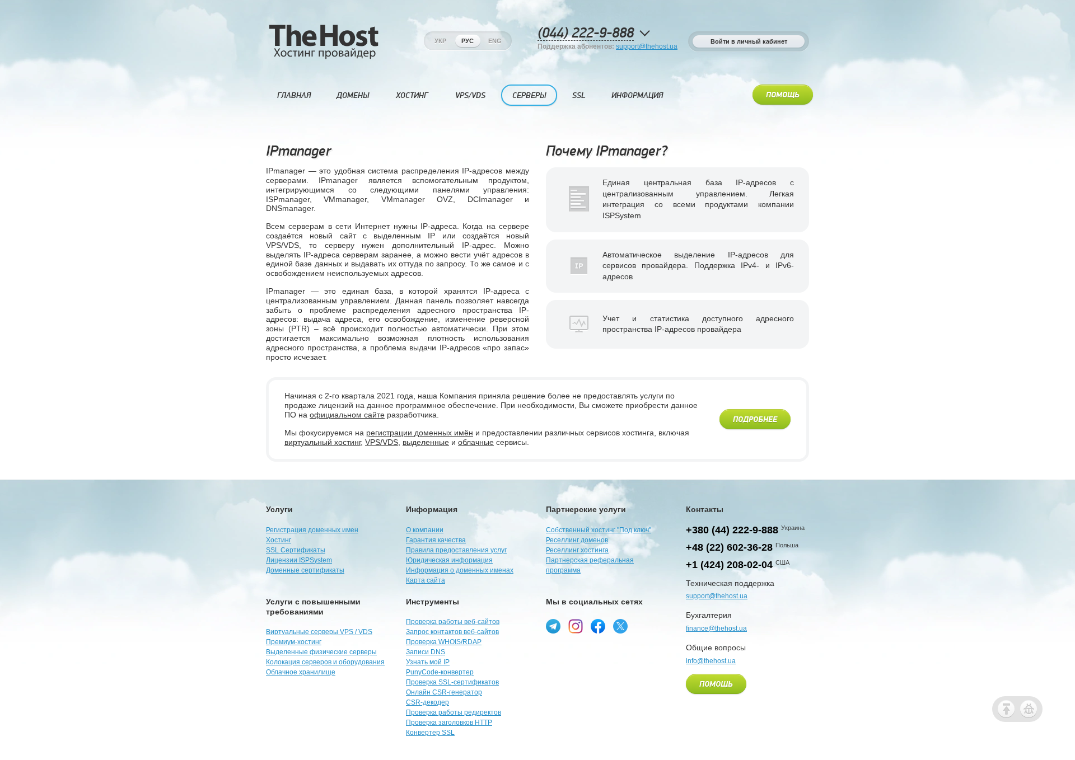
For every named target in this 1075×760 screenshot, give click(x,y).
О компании (424, 530)
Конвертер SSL (430, 732)
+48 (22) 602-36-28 (729, 547)
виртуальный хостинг (322, 442)
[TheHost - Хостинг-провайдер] (323, 56)
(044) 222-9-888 (586, 33)
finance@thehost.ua (716, 628)
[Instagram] (575, 626)
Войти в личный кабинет (749, 41)
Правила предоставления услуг (456, 550)
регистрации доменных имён (419, 432)
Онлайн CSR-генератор (444, 692)
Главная (294, 95)
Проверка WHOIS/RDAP (444, 642)
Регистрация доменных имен (312, 530)
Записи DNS (425, 652)
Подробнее (755, 420)
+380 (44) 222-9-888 (732, 530)
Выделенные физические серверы (321, 652)
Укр (440, 40)
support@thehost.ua (646, 46)
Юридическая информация (449, 560)
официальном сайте (347, 414)
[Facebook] (598, 626)
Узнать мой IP (428, 662)
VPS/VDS (470, 95)
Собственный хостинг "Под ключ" (598, 530)
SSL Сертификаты (295, 550)
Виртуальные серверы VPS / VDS (319, 632)
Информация (637, 95)
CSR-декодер (427, 702)
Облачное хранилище (300, 672)
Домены (352, 95)
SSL (579, 95)
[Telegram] (553, 626)
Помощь (783, 95)
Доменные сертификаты (305, 570)
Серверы (529, 95)
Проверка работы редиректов (453, 712)
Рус (467, 40)
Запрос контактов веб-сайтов (452, 632)
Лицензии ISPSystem (299, 560)
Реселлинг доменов (577, 540)
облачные (476, 442)
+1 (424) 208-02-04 (729, 564)
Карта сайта (425, 580)
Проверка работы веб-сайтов (452, 622)
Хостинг (412, 95)
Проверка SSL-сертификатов (452, 682)
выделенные (426, 442)
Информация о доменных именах (459, 570)
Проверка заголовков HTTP (449, 722)
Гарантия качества (436, 540)
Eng (495, 40)
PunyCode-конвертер (440, 672)
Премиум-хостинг (293, 642)
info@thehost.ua (711, 661)
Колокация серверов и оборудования (325, 662)
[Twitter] (620, 626)
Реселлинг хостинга (577, 550)
